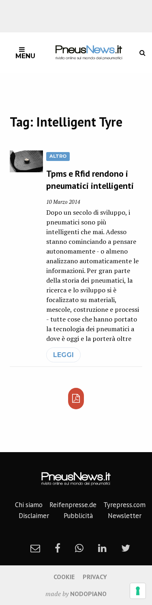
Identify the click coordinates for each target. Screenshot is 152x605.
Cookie (64, 577)
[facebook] (57, 548)
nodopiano (88, 594)
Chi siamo (29, 504)
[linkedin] (102, 548)
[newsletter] (35, 548)
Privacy (95, 577)
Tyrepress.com (124, 504)
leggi (63, 355)
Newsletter (124, 515)
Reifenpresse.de (72, 504)
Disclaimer (34, 515)
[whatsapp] (79, 548)
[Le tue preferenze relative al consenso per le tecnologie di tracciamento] (138, 591)
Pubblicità (78, 515)
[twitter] (125, 548)
